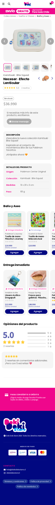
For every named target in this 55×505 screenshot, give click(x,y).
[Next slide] (50, 41)
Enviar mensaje (20, 121)
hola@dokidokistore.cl (16, 470)
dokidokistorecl (13, 473)
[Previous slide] (4, 41)
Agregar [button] (14, 252)
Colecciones (10, 16)
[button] (39, 78)
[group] (45, 78)
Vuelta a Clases (26, 16)
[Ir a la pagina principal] (27, 4)
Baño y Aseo (43, 16)
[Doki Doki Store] (15, 424)
